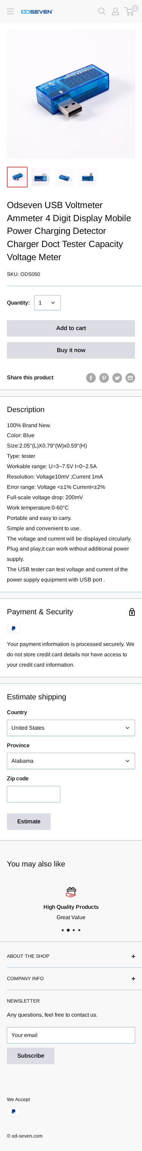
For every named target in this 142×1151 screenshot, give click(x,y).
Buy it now (71, 350)
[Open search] (102, 11)
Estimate (28, 821)
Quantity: (18, 303)
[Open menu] (10, 11)
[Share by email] (130, 377)
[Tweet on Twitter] (117, 377)
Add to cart (71, 328)
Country (17, 712)
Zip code (18, 778)
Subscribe (30, 1055)
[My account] (115, 11)
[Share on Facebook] (91, 377)
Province (18, 745)
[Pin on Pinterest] (104, 377)
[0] (129, 11)
